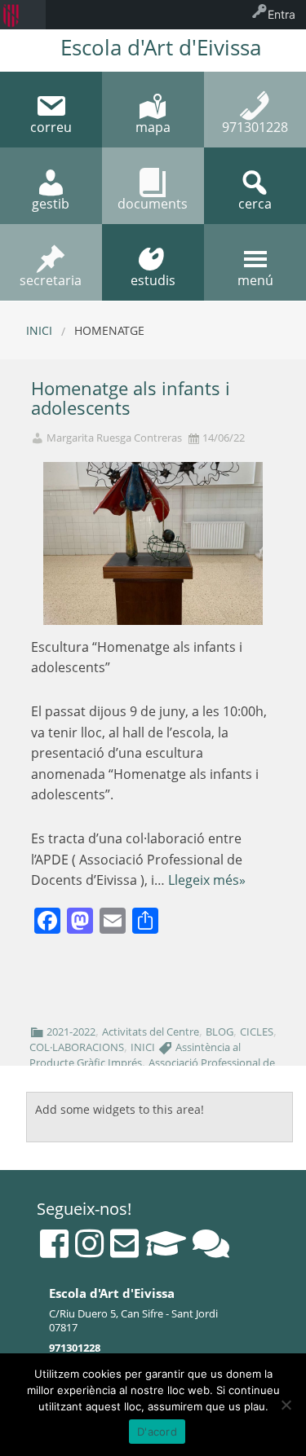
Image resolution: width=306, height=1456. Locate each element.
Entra (281, 14)
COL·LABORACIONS (76, 1047)
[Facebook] (54, 1243)
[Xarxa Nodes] (211, 1243)
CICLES (256, 1031)
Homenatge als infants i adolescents (130, 398)
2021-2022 (71, 1031)
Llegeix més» (207, 880)
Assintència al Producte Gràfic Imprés (135, 1055)
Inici (39, 330)
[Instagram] (89, 1243)
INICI (143, 1047)
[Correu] (124, 1243)
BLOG (219, 1031)
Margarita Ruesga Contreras (114, 438)
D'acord (157, 1431)
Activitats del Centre (150, 1031)
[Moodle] (165, 1243)
